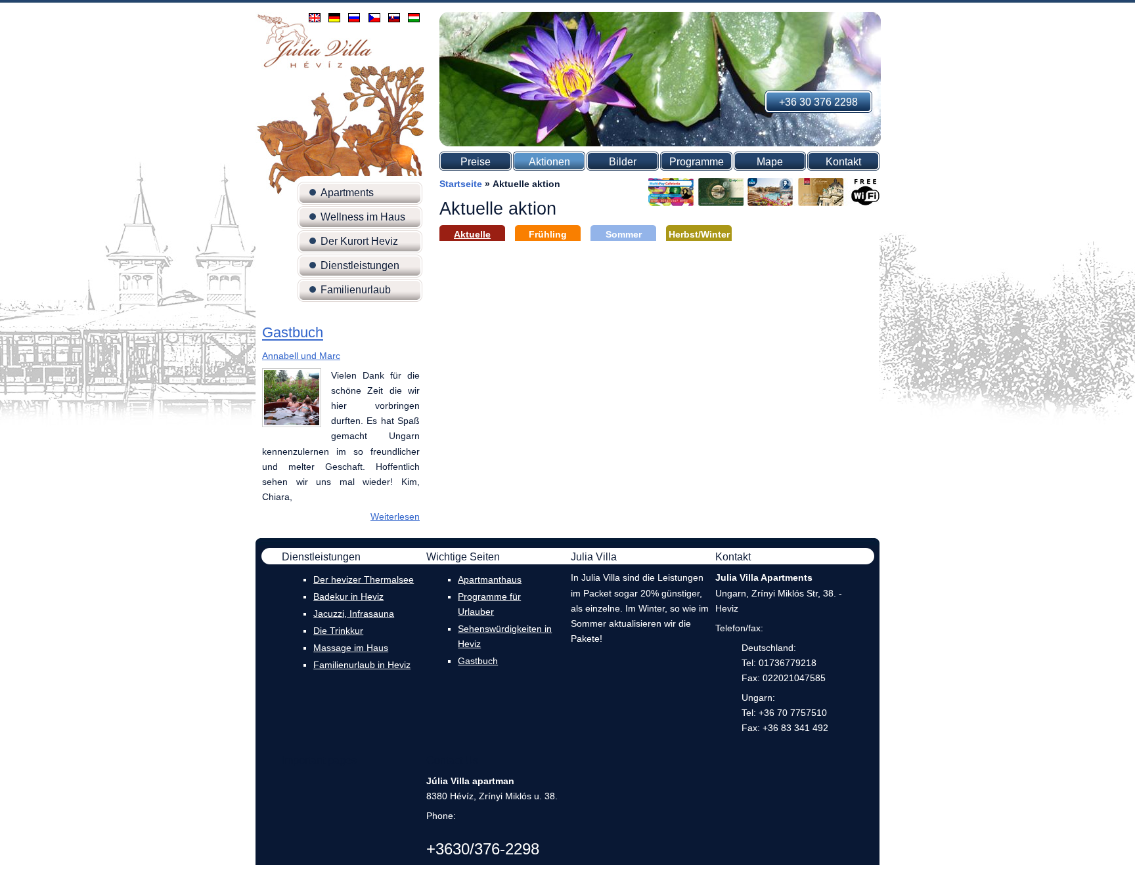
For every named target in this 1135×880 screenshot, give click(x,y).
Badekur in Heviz (348, 596)
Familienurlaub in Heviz (362, 665)
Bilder (622, 161)
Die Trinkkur (338, 630)
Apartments (347, 192)
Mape (770, 161)
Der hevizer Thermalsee (363, 579)
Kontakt (843, 161)
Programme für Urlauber (489, 604)
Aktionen (549, 161)
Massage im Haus (350, 647)
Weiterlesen (395, 516)
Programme (696, 161)
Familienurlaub (356, 289)
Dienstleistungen (360, 265)
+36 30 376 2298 (818, 102)
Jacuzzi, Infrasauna (353, 613)
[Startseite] (315, 67)
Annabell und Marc (301, 355)
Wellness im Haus (363, 216)
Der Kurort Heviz (359, 241)
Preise (475, 161)
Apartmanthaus (490, 579)
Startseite (460, 183)
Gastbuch (292, 333)
